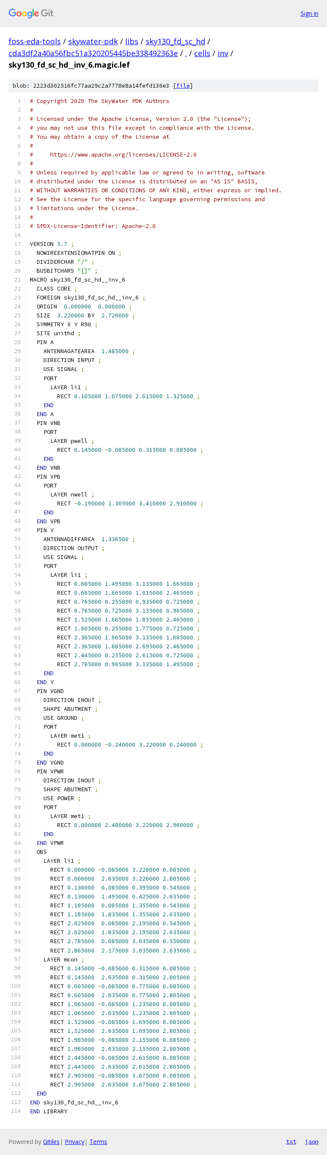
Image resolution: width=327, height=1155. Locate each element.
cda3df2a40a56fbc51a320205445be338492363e (93, 53)
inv (223, 53)
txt (291, 1141)
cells (202, 53)
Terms (98, 1142)
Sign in (309, 13)
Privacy (74, 1142)
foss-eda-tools (35, 41)
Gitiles (51, 1142)
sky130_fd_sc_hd (175, 41)
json (311, 1141)
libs (131, 41)
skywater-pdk (93, 41)
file (183, 85)
